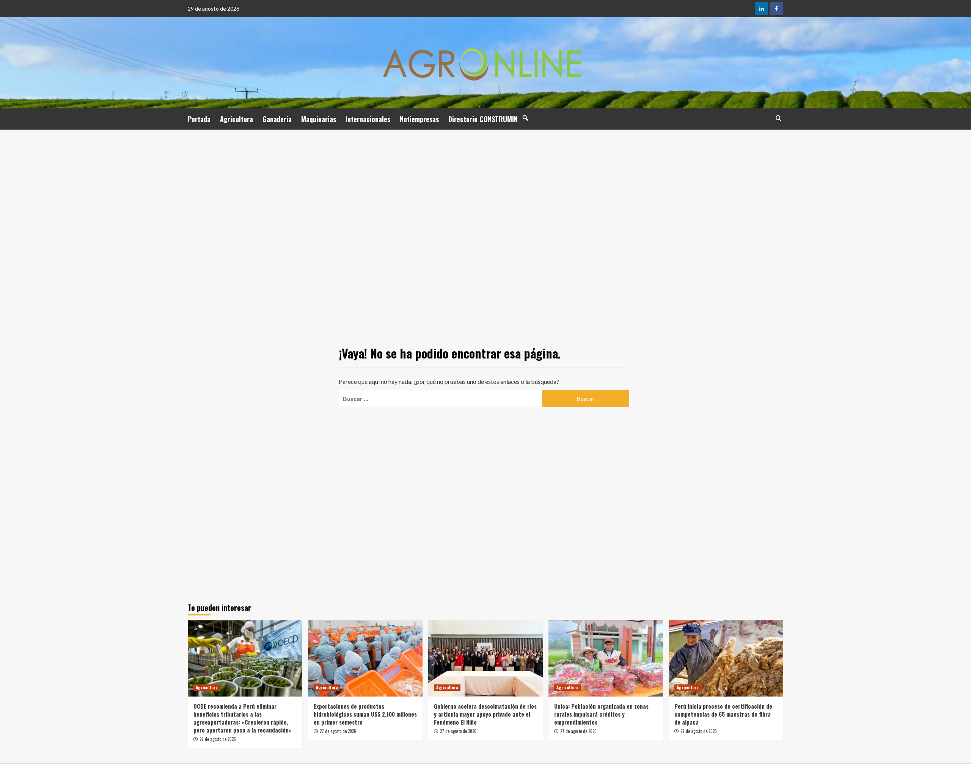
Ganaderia (277, 119)
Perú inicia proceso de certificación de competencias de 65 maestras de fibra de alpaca (723, 714)
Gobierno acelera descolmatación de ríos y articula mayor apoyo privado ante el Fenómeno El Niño (485, 714)
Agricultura (236, 119)
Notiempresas (419, 119)
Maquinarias (318, 119)
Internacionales (368, 119)
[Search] (778, 118)
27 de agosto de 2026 (218, 739)
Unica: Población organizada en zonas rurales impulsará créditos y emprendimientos (601, 714)
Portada (199, 119)
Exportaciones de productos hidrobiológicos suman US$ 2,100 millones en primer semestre (365, 714)
